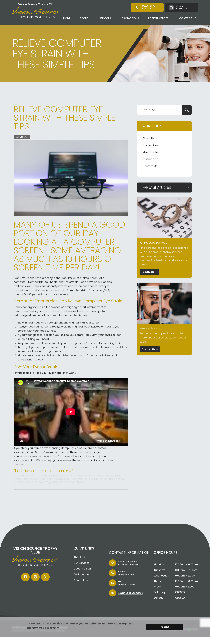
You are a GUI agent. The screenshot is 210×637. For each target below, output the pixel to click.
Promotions (130, 18)
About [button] (84, 18)
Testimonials (150, 159)
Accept (164, 627)
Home (67, 18)
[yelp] (45, 577)
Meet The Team (152, 152)
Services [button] (105, 18)
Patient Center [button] (158, 18)
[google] (35, 577)
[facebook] (25, 577)
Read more (148, 272)
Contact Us (187, 18)
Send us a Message (130, 593)
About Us (148, 138)
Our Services (150, 145)
